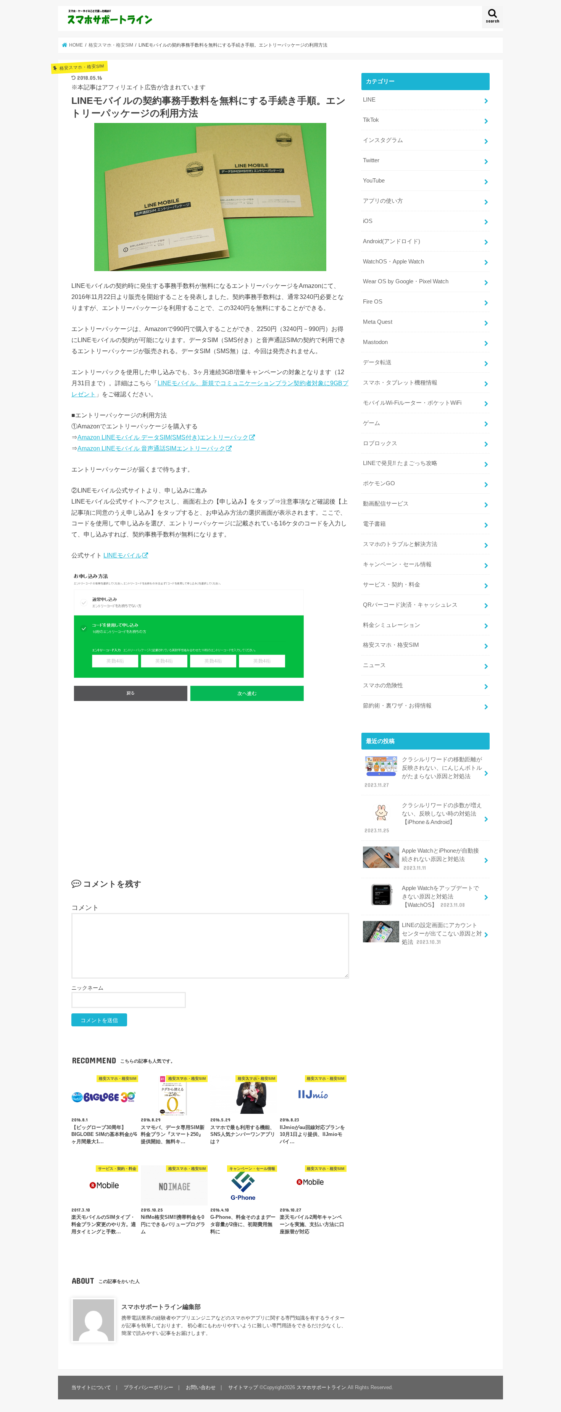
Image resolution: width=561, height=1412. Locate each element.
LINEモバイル (122, 555)
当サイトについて (91, 1387)
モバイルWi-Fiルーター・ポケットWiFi (412, 403)
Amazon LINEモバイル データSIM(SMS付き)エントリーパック (162, 437)
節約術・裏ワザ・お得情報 (397, 706)
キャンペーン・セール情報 (397, 564)
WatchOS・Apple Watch (393, 261)
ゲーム (371, 423)
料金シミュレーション (391, 625)
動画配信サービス (386, 504)
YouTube (374, 181)
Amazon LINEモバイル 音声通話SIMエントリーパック (151, 448)
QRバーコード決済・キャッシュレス (410, 605)
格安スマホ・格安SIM (391, 645)
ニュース (374, 665)
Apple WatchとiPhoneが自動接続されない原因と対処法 (440, 859)
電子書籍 (374, 524)
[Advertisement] (210, 787)
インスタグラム (383, 140)
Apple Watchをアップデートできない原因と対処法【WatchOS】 (440, 896)
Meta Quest (377, 322)
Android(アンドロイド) (391, 241)
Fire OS (372, 302)
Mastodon (375, 342)
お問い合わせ (201, 1387)
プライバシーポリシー (148, 1387)
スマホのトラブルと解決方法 (400, 544)
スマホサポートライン (321, 1387)
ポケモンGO (379, 483)
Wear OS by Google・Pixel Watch (405, 281)
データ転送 (377, 362)
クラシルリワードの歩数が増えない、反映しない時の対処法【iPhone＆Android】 (423, 818)
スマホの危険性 (383, 685)
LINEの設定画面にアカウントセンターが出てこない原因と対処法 (442, 933)
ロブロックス (380, 443)
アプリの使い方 (383, 201)
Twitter (371, 160)
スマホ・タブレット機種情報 (400, 383)
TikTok (371, 120)
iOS (367, 221)
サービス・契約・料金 (391, 585)
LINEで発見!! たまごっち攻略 (400, 463)
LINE (369, 100)
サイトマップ (243, 1387)
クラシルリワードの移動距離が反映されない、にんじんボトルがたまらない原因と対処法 (423, 772)
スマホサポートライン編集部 (161, 1306)
